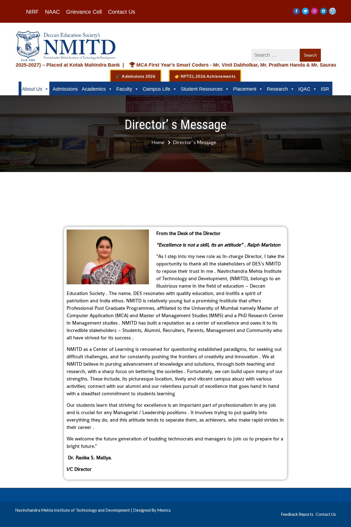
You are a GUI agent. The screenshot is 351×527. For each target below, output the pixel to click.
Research (277, 89)
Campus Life (156, 89)
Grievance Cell (84, 12)
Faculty (124, 89)
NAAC (52, 12)
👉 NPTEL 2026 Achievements (205, 76)
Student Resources (202, 89)
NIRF (32, 12)
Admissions (65, 89)
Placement (244, 89)
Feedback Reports (297, 514)
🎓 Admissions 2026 (135, 76)
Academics (94, 89)
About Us (32, 89)
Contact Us (121, 12)
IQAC (304, 89)
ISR (325, 89)
